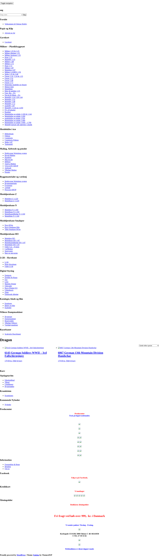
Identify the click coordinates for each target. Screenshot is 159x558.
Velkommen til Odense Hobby (16, 24)
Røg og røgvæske (11, 253)
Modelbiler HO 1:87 (12, 245)
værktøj (7, 188)
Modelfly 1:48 (10, 102)
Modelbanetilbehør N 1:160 (15, 214)
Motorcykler (9, 87)
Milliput (7, 162)
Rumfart (8, 112)
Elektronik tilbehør (11, 294)
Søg (24, 15)
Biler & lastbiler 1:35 (12, 91)
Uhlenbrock (9, 290)
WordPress (21, 555)
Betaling (8, 467)
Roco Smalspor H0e (12, 227)
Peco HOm (9, 225)
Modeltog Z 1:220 (11, 199)
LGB (6, 262)
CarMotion (9, 249)
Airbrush (8, 168)
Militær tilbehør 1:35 (12, 53)
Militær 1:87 (9, 68)
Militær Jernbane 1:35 (13, 55)
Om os (7, 469)
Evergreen (8, 186)
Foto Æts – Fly (10, 93)
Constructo (9, 138)
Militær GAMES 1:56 (13, 72)
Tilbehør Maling (11, 170)
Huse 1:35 (8, 57)
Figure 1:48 (9, 81)
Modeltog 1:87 (10, 70)
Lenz (6, 282)
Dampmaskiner (10, 319)
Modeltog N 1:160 (11, 210)
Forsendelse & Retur (12, 465)
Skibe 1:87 (9, 142)
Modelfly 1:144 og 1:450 (14, 108)
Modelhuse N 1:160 (12, 212)
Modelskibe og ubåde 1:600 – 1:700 (18, 123)
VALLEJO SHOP (11, 166)
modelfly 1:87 (10, 106)
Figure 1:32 (9, 78)
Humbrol (8, 157)
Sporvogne (9, 251)
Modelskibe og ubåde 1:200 (15, 116)
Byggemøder (9, 386)
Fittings (7, 136)
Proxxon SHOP (10, 190)
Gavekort (8, 42)
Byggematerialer (11, 183)
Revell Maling (10, 155)
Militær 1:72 (9, 64)
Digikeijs (8, 275)
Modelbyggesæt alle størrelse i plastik (18, 125)
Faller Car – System (12, 247)
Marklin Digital (10, 284)
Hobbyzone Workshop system (16, 153)
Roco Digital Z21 (11, 288)
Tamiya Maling (10, 164)
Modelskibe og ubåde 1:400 (15, 120)
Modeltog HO (10, 238)
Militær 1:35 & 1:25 (12, 51)
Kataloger (8, 303)
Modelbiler (9, 89)
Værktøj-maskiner (11, 325)
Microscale (9, 160)
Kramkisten (9, 396)
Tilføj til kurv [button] (17, 361)
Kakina (36, 555)
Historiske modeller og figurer (16, 85)
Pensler (7, 172)
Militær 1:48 (9, 62)
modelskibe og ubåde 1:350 (15, 118)
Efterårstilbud (10, 380)
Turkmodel (9, 144)
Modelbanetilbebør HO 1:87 (15, 243)
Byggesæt (8, 317)
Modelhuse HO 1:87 (12, 241)
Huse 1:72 (8, 66)
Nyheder (8, 405)
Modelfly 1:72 (10, 104)
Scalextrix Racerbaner (13, 334)
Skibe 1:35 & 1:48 (11, 74)
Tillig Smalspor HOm (12, 229)
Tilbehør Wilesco (11, 323)
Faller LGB (9, 266)
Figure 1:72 (9, 83)
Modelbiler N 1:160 (12, 216)
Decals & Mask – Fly (12, 95)
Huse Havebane (10, 264)
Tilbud (7, 382)
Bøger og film (10, 306)
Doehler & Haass (11, 278)
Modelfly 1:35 (10, 59)
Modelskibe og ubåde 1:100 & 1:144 (18, 114)
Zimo (7, 292)
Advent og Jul (10, 33)
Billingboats (9, 134)
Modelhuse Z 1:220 (12, 201)
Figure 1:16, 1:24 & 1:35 (14, 76)
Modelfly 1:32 (10, 99)
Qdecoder (8, 286)
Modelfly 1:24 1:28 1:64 (14, 97)
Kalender (8, 308)
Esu (6, 280)
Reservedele (9, 321)
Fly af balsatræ (10, 110)
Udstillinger (9, 384)
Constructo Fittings (12, 140)
